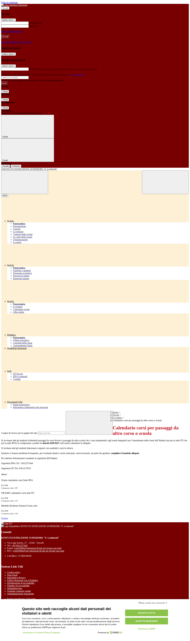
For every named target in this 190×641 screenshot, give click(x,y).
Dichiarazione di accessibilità (20, 583)
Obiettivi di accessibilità (18, 585)
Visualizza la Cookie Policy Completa (41, 632)
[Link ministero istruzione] (14, 5)
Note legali (12, 575)
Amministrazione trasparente (20, 593)
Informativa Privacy (16, 577)
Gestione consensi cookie (19, 591)
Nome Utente (35, 23)
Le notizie (117, 417)
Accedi (5, 8)
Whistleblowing (14, 588)
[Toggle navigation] (24, 182)
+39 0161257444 (19, 545)
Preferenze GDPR (146, 629)
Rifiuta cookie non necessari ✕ (152, 603)
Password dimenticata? (12, 31)
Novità (116, 415)
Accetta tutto (146, 613)
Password (33, 26)
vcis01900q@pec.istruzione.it (38, 551)
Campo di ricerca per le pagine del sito (19, 433)
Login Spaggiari (77, 75)
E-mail (32, 69)
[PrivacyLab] (115, 632)
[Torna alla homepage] (95, 169)
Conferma (16, 166)
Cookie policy (13, 572)
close (4, 195)
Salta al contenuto (9, 2)
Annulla (5, 166)
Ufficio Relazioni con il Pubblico (22, 580)
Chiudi (5, 91)
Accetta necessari (147, 621)
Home (115, 412)
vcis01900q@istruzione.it (37, 548)
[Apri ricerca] (165, 182)
